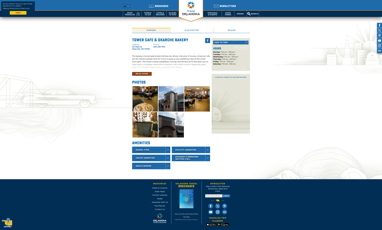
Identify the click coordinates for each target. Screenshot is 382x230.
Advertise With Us (160, 202)
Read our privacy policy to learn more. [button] (16, 8)
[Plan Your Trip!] (7, 223)
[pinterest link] (224, 206)
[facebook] (379, 25)
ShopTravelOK (130, 14)
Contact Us (160, 209)
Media (160, 199)
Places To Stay (172, 14)
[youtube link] (210, 212)
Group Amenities (145, 158)
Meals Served (143, 166)
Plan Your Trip (192, 30)
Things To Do (147, 14)
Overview (151, 30)
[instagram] (379, 45)
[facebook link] (210, 206)
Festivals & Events (212, 14)
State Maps (160, 191)
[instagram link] (217, 212)
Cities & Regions (160, 14)
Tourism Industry (159, 195)
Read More (142, 74)
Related (232, 30)
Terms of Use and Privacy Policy (186, 214)
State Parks (228, 14)
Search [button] (254, 14)
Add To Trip (221, 42)
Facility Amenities (185, 150)
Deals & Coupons (159, 188)
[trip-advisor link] (224, 212)
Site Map (186, 217)
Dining (240, 14)
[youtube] (379, 40)
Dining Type (142, 150)
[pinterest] (379, 35)
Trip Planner (159, 206)
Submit (226, 196)
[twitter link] (217, 206)
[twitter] (379, 30)
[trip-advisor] (379, 50)
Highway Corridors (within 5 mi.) (186, 158)
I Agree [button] (18, 13)
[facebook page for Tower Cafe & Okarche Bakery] (207, 40)
